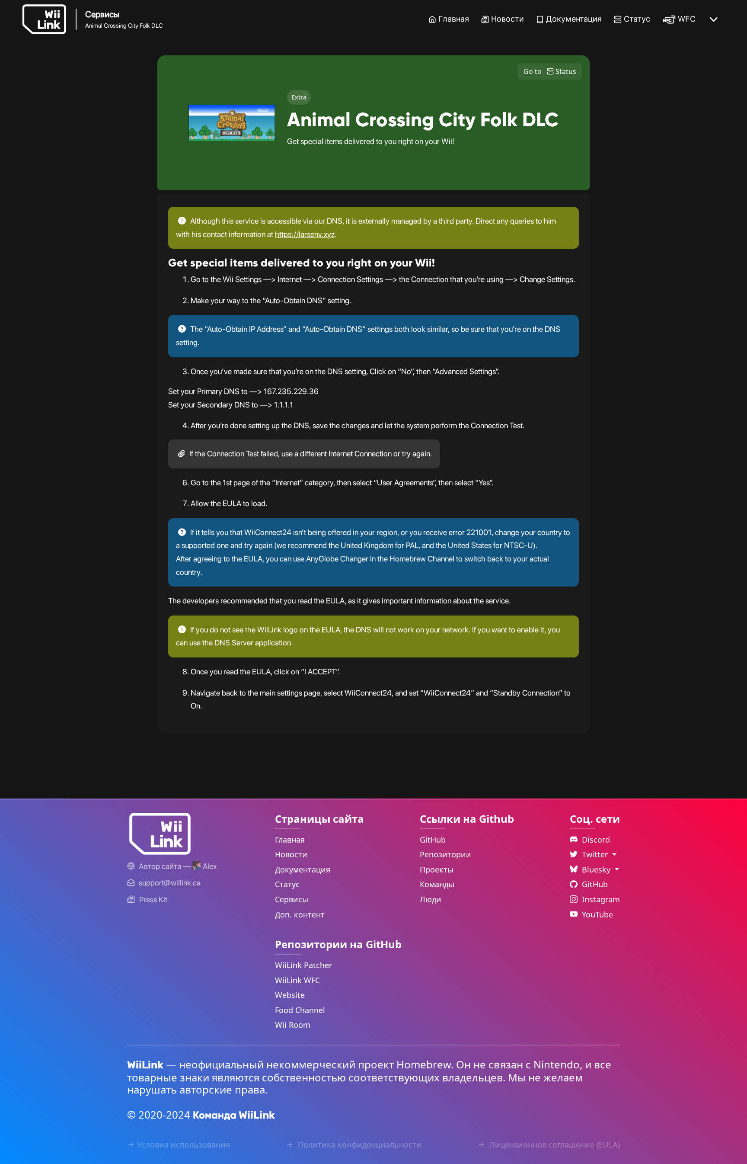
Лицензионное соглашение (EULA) (553, 1144)
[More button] (713, 19)
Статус (637, 18)
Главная (453, 18)
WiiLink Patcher (303, 965)
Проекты (436, 869)
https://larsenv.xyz (305, 234)
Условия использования (183, 1144)
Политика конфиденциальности (358, 1144)
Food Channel (300, 1010)
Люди (430, 899)
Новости (507, 18)
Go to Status (550, 71)
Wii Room (292, 1025)
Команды (437, 884)
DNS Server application (252, 642)
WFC (687, 18)
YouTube (597, 914)
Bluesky (597, 869)
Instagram (601, 899)
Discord (596, 839)
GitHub (433, 839)
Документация (574, 18)
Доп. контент (300, 914)
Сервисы (291, 899)
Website (290, 995)
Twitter (596, 854)
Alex (209, 866)
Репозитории (445, 854)
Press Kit (153, 899)
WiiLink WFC (297, 980)
